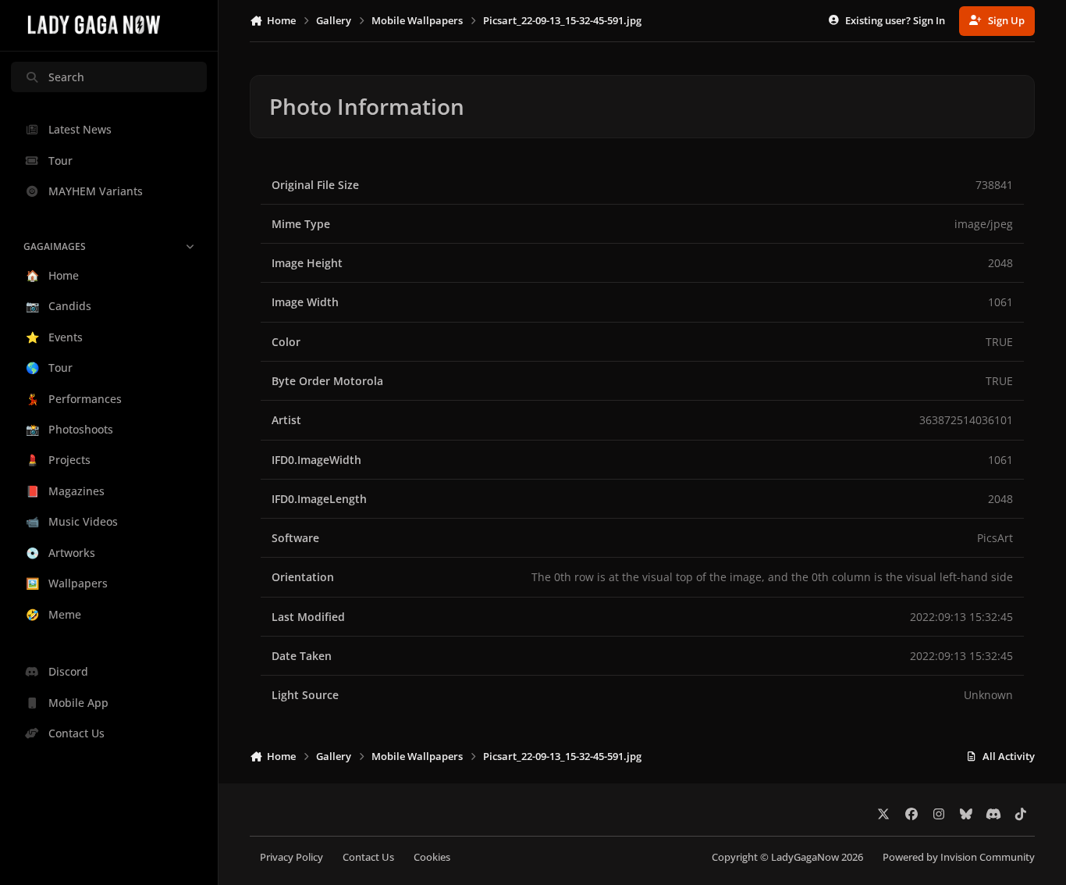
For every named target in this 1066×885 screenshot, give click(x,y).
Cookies (432, 857)
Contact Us (368, 857)
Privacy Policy (291, 857)
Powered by (959, 857)
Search (66, 77)
